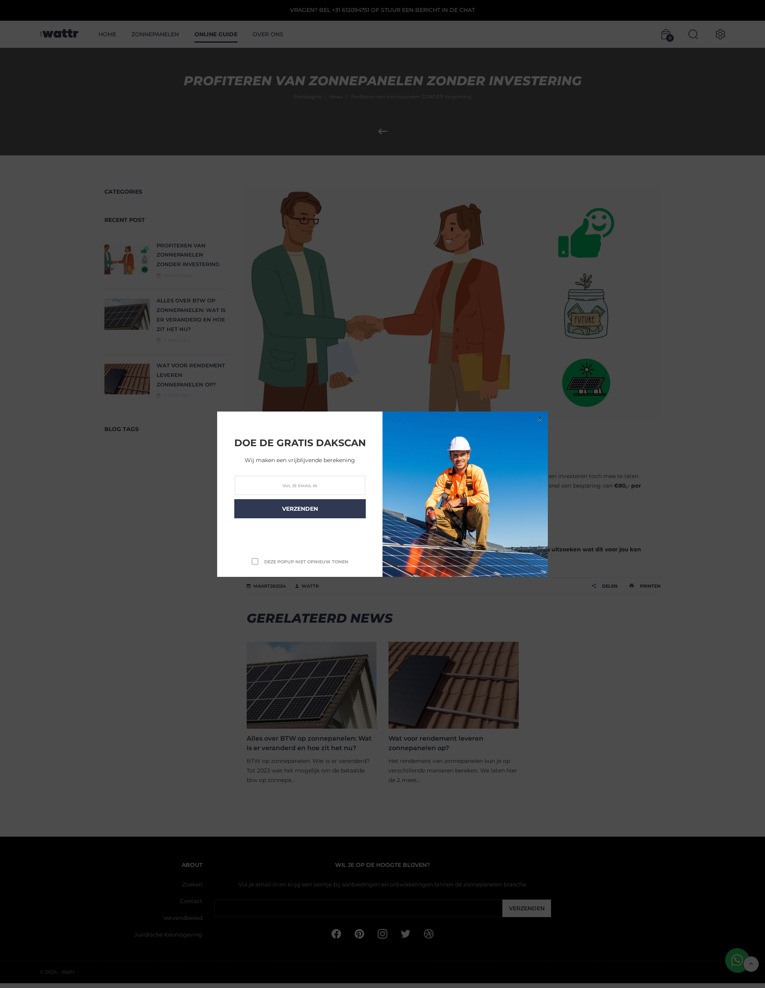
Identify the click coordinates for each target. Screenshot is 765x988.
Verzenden (300, 508)
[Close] (539, 418)
